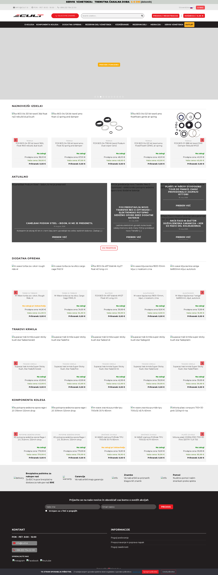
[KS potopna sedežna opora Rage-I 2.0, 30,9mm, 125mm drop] (69, 418)
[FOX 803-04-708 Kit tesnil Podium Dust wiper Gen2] (109, 125)
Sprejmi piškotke (150, 572)
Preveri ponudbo (109, 65)
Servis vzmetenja (174, 24)
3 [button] (100, 97)
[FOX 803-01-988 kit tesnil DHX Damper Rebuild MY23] (188, 125)
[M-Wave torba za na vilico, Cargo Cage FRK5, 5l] (69, 277)
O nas (200, 8)
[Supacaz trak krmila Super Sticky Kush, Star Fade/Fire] (69, 348)
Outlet (189, 24)
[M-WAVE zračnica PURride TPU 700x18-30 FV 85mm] (109, 418)
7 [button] (112, 97)
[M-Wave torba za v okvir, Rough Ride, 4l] (30, 277)
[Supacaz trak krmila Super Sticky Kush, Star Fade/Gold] (149, 348)
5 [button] (106, 97)
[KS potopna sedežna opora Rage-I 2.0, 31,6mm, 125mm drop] (30, 418)
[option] (109, 2)
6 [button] (109, 97)
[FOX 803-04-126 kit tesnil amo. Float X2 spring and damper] (69, 125)
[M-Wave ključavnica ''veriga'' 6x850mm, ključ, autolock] (188, 277)
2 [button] (98, 97)
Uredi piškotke (168, 572)
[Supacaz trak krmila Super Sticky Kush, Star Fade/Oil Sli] (109, 348)
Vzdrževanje (122, 24)
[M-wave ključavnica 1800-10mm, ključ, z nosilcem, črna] (149, 277)
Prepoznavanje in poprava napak (127, 542)
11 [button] (123, 97)
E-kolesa (29, 24)
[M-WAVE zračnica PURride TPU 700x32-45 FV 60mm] (149, 418)
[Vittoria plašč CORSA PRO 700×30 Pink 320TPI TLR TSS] (188, 418)
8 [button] (114, 97)
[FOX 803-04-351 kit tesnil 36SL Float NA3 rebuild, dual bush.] (30, 125)
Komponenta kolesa (47, 24)
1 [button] (95, 97)
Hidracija (156, 24)
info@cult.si (21, 7)
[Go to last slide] (16, 140)
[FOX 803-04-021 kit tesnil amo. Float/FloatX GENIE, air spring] (149, 125)
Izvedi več (137, 572)
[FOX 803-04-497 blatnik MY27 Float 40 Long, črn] (109, 277)
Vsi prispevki (109, 248)
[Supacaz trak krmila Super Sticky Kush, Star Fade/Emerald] (30, 348)
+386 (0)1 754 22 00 (67, 7)
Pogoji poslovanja (119, 538)
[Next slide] (202, 140)
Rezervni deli (140, 24)
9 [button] (117, 97)
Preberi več (59, 237)
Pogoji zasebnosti (119, 547)
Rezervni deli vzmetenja (98, 24)
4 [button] (103, 97)
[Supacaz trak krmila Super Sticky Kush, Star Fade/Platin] (188, 348)
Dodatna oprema (71, 24)
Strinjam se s (63, 511)
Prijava (166, 507)
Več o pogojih (69, 511)
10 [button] (120, 97)
